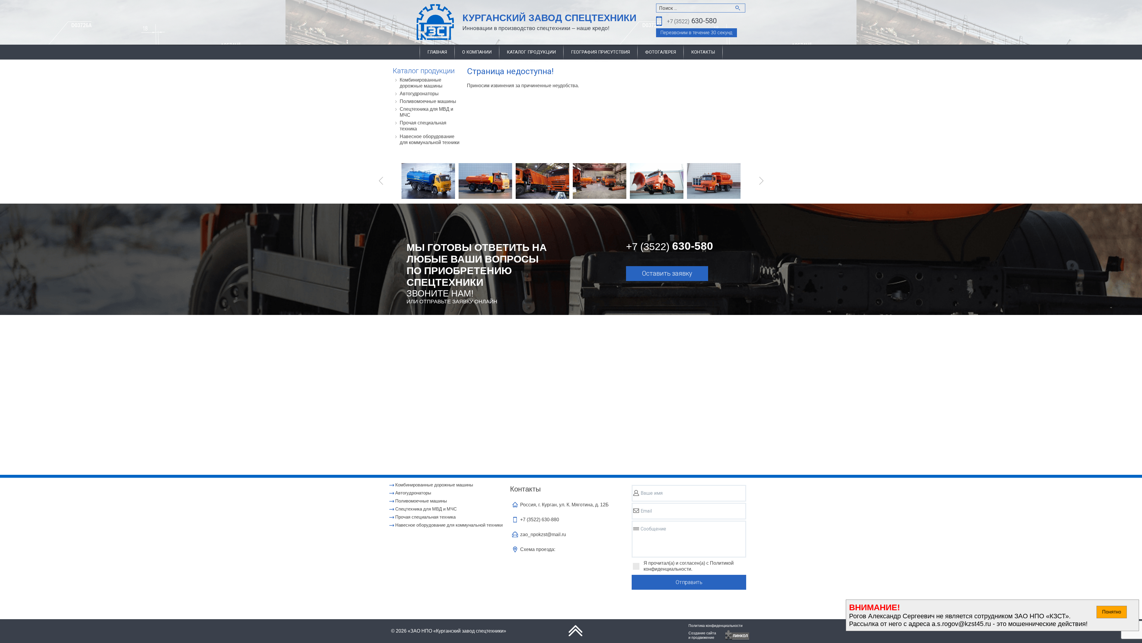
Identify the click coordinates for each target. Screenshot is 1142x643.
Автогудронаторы (419, 93)
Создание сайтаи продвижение (702, 635)
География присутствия (600, 52)
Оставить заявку (667, 273)
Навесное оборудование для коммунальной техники (429, 139)
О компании (477, 52)
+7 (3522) (539, 519)
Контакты (703, 52)
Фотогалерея (660, 52)
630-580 (692, 21)
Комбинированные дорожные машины (421, 82)
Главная (437, 52)
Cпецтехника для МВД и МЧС (426, 112)
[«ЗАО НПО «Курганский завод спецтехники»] (421, 22)
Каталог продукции (531, 52)
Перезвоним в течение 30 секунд (696, 32)
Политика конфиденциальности (715, 626)
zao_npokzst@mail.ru (543, 534)
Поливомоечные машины (428, 101)
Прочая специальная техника (423, 125)
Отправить (689, 582)
